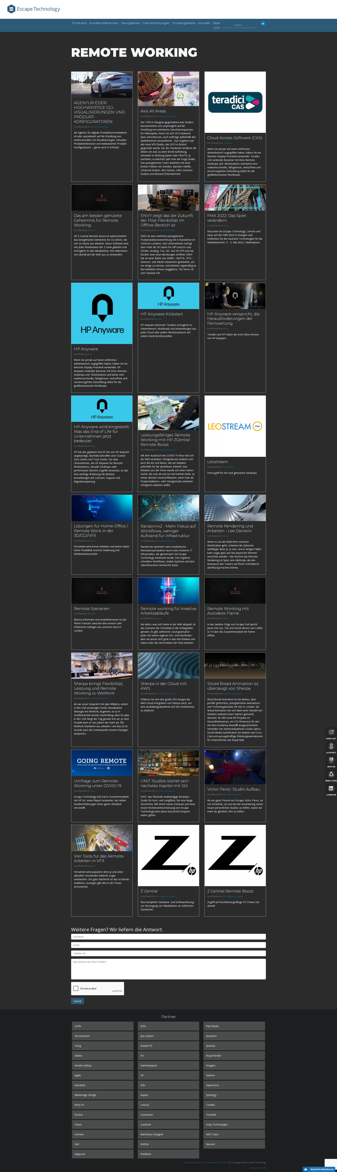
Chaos (78, 1124)
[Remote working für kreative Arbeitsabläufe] (168, 590)
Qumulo (210, 1045)
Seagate (210, 1065)
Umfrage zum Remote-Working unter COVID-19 (97, 783)
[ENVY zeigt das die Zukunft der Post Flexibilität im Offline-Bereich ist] (168, 197)
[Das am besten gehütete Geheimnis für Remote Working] (101, 197)
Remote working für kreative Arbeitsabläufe (168, 611)
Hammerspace (148, 1065)
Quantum (211, 1036)
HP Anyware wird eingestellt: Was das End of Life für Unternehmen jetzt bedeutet (102, 433)
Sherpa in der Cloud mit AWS (164, 686)
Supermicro (212, 1085)
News (92, 230)
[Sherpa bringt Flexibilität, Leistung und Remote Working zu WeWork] (101, 665)
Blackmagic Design (85, 1095)
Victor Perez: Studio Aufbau (233, 789)
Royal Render (213, 1055)
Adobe (78, 1055)
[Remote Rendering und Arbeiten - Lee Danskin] (235, 507)
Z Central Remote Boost (230, 891)
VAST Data (212, 1134)
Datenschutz (213, 1162)
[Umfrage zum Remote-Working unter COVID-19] (101, 762)
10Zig (78, 1045)
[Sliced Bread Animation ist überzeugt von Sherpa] (235, 665)
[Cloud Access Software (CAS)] (235, 102)
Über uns (216, 25)
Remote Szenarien (92, 608)
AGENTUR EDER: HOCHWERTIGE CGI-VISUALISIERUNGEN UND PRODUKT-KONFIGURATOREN (99, 112)
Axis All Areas (153, 111)
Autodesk (80, 1085)
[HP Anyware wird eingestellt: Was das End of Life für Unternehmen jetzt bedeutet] (101, 408)
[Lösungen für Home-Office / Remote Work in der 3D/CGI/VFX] (101, 507)
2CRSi (78, 1026)
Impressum (198, 1162)
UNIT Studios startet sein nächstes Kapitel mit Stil (165, 783)
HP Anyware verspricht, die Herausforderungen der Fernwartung (233, 318)
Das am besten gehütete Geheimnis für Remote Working (98, 220)
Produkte (79, 23)
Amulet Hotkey (83, 1065)
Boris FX (79, 1104)
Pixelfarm (145, 1154)
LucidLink (145, 1124)
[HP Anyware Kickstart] (168, 295)
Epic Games (147, 1036)
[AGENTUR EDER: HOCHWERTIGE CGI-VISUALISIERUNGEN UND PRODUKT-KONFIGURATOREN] (101, 84)
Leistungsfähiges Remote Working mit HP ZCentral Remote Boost (165, 440)
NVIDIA (144, 1144)
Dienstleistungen (156, 23)
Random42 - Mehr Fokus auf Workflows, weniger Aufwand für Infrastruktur (168, 531)
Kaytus (144, 1095)
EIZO (143, 1026)
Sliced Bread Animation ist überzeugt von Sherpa (232, 686)
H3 (142, 1055)
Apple (78, 1075)
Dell (77, 1144)
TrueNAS (211, 1114)
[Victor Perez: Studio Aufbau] (235, 766)
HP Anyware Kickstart (162, 313)
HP (91, 354)
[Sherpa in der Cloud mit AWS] (168, 665)
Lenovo (144, 1104)
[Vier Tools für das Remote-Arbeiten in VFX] (101, 837)
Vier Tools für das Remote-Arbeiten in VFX (99, 858)
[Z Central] (168, 855)
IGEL (143, 1085)
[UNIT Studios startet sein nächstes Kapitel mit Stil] (168, 762)
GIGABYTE (146, 1045)
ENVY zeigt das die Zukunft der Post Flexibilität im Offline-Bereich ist (167, 220)
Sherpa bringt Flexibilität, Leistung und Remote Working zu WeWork (98, 688)
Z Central (149, 891)
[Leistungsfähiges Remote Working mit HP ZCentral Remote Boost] (168, 412)
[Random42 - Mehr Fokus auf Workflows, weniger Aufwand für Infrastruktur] (168, 507)
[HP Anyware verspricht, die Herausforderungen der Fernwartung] (235, 295)
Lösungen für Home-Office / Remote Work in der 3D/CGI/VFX (101, 531)
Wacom (210, 1144)
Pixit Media (212, 1026)
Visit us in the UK (258, 1168)
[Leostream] (235, 426)
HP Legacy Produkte (166, 896)
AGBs (224, 1162)
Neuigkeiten (130, 23)
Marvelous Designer (151, 1134)
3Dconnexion (82, 1036)
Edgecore (80, 1154)
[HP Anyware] (101, 313)
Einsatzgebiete (184, 23)
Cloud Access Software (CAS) (234, 137)
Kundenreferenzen (104, 23)
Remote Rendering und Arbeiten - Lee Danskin (230, 528)
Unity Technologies (217, 1124)
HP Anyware (86, 348)
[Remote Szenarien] (101, 590)
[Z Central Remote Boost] (235, 855)
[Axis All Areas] (168, 88)
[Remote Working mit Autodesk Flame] (235, 590)
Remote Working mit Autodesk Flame (228, 611)
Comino (79, 1134)
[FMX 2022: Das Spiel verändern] (235, 197)
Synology (211, 1095)
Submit (77, 1001)
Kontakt (204, 23)
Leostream (217, 461)
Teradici (227, 143)
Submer (210, 1075)
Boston (79, 1114)
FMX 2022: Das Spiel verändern (226, 218)
